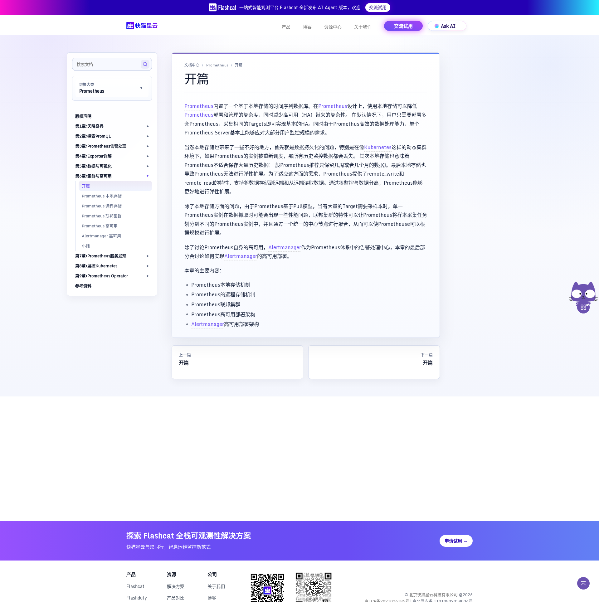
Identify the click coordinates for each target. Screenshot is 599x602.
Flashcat (135, 586)
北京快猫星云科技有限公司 (433, 594)
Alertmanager (284, 247)
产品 (286, 26)
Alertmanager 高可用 (101, 235)
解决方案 (175, 586)
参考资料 (83, 285)
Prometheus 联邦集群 (102, 215)
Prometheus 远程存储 (102, 205)
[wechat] (467, 578)
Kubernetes (378, 147)
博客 (307, 26)
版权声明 (83, 116)
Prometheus (217, 65)
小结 (86, 245)
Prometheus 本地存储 (102, 195)
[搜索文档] (145, 64)
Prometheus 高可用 (100, 225)
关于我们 (363, 26)
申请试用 (456, 540)
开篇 (86, 185)
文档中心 (191, 65)
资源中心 (333, 26)
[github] (453, 578)
